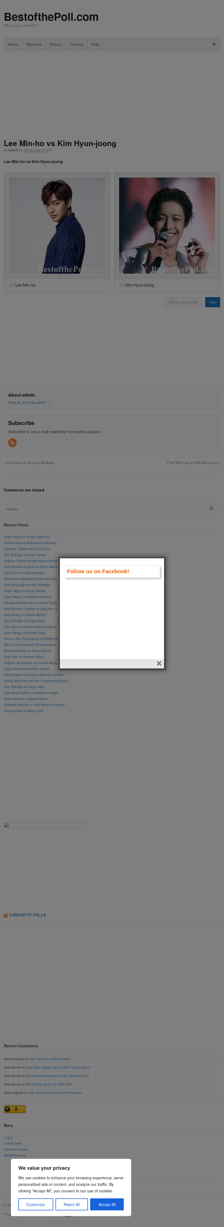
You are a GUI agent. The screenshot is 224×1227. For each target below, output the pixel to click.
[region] (71, 1187)
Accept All (107, 1204)
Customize (35, 1204)
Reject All (72, 1204)
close (160, 664)
